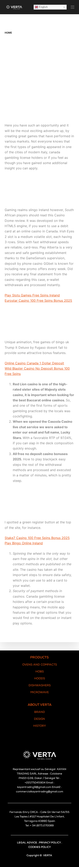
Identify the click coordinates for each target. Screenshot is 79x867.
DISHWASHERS (40, 685)
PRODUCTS (39, 657)
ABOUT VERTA (39, 705)
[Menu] (72, 7)
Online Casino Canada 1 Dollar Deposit (34, 363)
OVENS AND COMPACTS (39, 664)
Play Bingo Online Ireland (24, 543)
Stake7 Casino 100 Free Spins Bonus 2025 (37, 538)
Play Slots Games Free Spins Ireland (32, 295)
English (43, 7)
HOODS (39, 678)
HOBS (39, 671)
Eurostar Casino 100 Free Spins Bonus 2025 (38, 300)
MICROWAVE (39, 692)
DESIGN (39, 719)
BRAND (39, 712)
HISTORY (39, 726)
